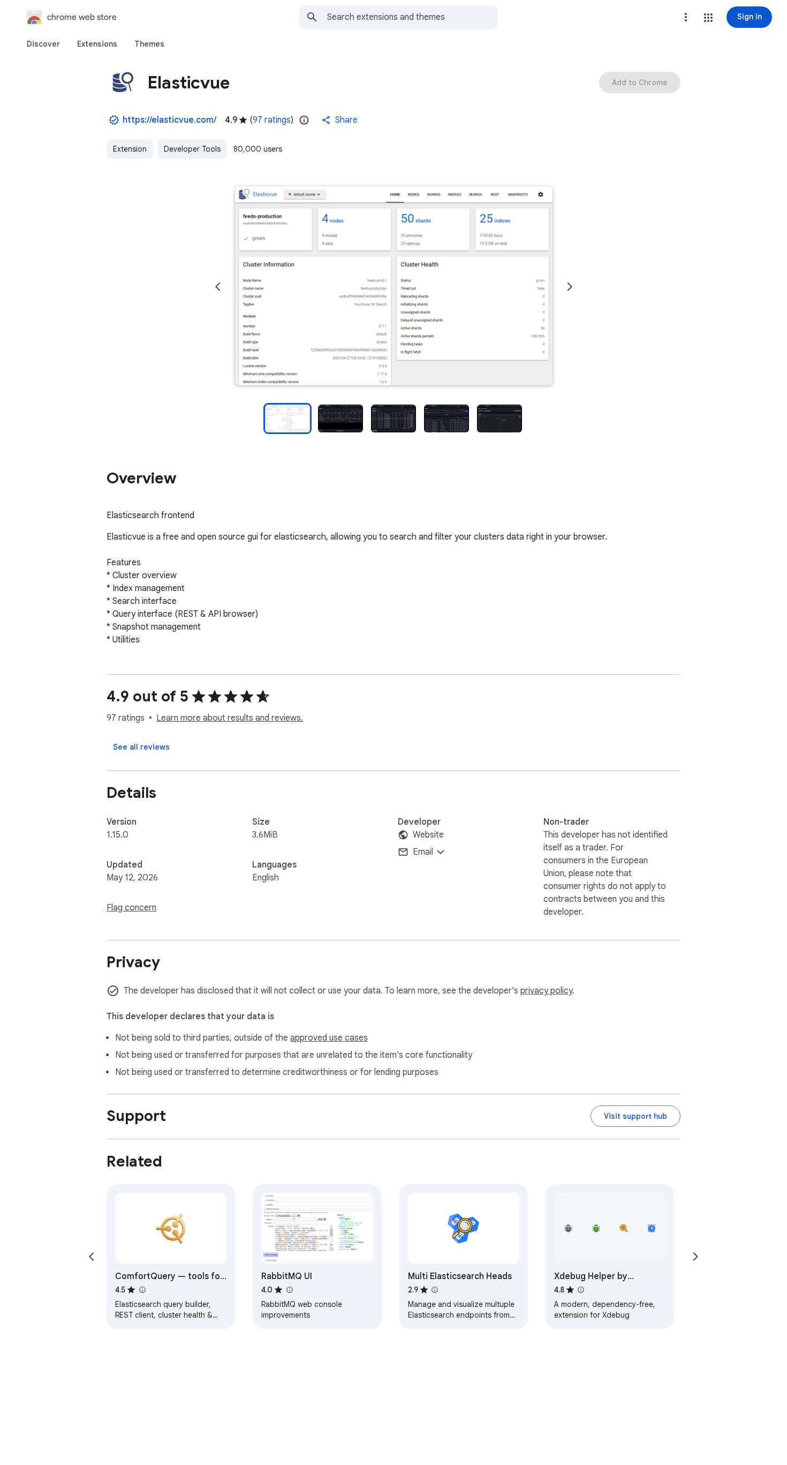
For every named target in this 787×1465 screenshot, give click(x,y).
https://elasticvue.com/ (169, 120)
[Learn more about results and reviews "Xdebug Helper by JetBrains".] (581, 1290)
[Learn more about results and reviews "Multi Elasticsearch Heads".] (435, 1290)
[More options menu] (686, 17)
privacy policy (546, 990)
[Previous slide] (218, 286)
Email (423, 852)
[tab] (43, 44)
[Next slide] (569, 286)
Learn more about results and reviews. (229, 718)
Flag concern (131, 907)
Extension (130, 149)
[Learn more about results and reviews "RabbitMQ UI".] (289, 1290)
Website (428, 834)
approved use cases (329, 1038)
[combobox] (412, 17)
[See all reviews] (141, 747)
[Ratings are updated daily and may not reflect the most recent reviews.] (304, 120)
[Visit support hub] (635, 1116)
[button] (708, 17)
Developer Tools (192, 149)
